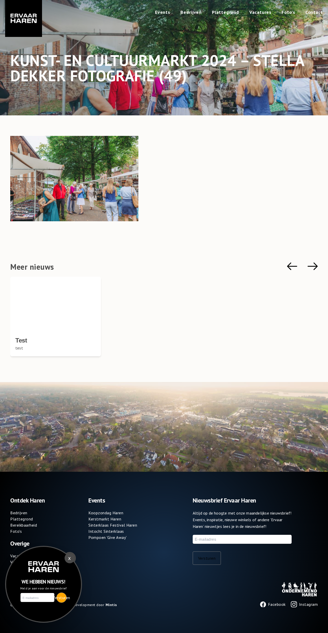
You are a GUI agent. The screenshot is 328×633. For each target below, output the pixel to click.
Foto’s (288, 12)
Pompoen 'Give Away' (107, 537)
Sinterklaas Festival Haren (112, 525)
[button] (292, 266)
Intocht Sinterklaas (106, 531)
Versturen (207, 558)
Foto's (16, 531)
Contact (314, 12)
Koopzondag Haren (105, 512)
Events (162, 12)
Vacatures (260, 12)
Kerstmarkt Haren (104, 518)
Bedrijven (191, 12)
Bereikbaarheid (23, 525)
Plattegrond (225, 12)
